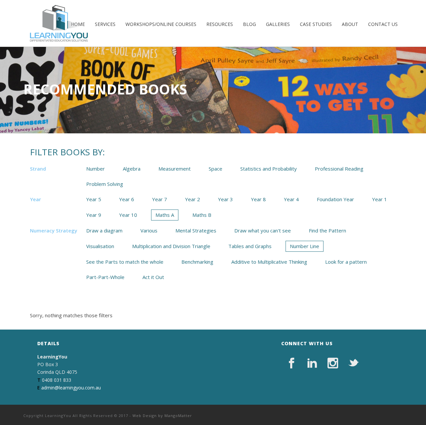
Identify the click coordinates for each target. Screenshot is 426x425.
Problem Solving (104, 184)
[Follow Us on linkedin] (312, 363)
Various (148, 230)
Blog (249, 24)
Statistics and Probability (268, 168)
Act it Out (153, 277)
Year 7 (159, 199)
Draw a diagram (104, 230)
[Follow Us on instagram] (332, 363)
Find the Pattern (327, 230)
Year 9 (93, 215)
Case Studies (316, 24)
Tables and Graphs (250, 246)
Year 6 (126, 199)
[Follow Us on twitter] (353, 363)
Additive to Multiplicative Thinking (269, 261)
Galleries (278, 24)
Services (105, 24)
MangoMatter (178, 415)
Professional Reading (339, 168)
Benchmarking (197, 261)
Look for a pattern (346, 261)
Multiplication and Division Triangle (171, 246)
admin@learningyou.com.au (71, 387)
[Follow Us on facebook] (291, 363)
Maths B (201, 215)
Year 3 (225, 199)
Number (95, 168)
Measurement (174, 168)
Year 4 (291, 199)
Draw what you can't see (262, 230)
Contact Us (383, 24)
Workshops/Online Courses (160, 24)
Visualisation (100, 246)
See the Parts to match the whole (124, 261)
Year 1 (379, 199)
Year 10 (128, 215)
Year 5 (93, 199)
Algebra (131, 168)
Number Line (304, 246)
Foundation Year (335, 199)
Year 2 (192, 199)
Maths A (164, 215)
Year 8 (258, 199)
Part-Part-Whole (105, 277)
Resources (219, 24)
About (350, 24)
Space (215, 168)
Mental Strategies (195, 230)
